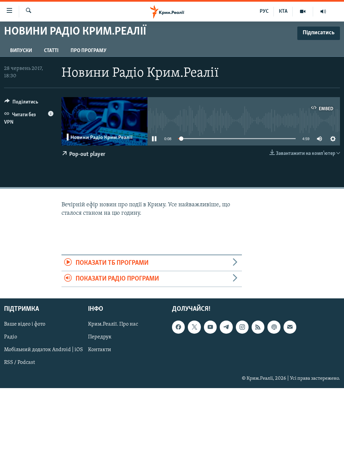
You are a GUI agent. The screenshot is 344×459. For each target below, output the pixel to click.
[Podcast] (273, 327)
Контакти (99, 350)
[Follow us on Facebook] (178, 327)
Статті (51, 50)
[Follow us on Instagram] (242, 327)
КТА (283, 11)
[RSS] (258, 327)
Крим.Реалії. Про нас (113, 324)
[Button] (21, 103)
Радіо (10, 337)
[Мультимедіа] (303, 11)
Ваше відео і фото (24, 324)
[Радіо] (323, 11)
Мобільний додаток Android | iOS (43, 350)
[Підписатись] (290, 327)
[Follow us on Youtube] (210, 327)
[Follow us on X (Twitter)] (194, 327)
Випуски (21, 50)
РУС (264, 11)
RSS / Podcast (19, 363)
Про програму (88, 50)
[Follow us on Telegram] (226, 327)
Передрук (100, 337)
